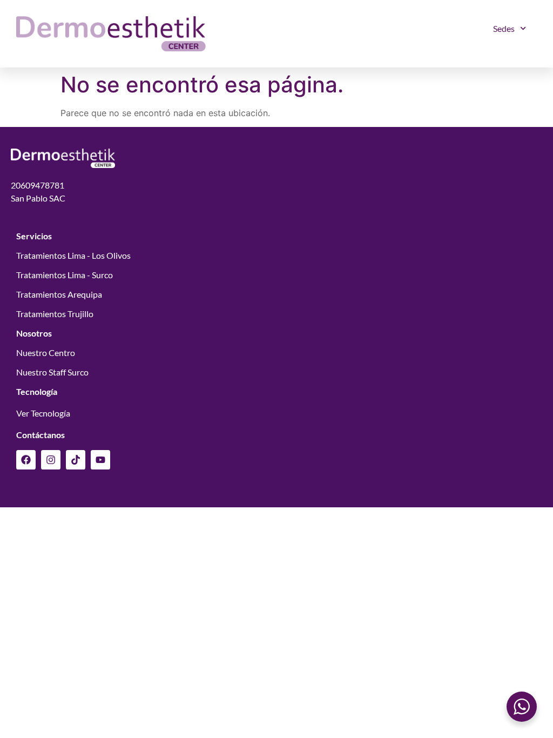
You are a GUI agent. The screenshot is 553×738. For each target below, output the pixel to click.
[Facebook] (26, 459)
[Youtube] (100, 459)
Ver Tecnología (43, 413)
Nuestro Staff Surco (52, 372)
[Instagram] (50, 459)
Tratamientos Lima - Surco (64, 275)
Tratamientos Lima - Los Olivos (73, 255)
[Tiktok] (75, 459)
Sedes (504, 28)
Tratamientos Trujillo (54, 313)
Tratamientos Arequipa (59, 294)
